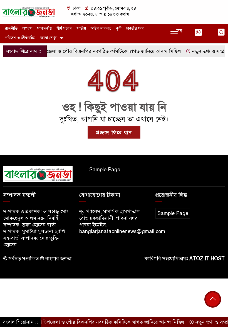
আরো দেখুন (48, 37)
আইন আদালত (101, 28)
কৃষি (119, 28)
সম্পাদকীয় (44, 28)
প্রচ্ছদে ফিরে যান (114, 132)
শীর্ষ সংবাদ (64, 28)
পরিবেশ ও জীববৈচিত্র (20, 37)
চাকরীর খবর (135, 28)
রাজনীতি (11, 28)
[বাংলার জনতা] (28, 12)
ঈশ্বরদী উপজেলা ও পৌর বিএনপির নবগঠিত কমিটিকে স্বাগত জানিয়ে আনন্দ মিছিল (98, 51)
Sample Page (104, 170)
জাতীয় (81, 28)
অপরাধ (27, 28)
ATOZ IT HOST (207, 259)
